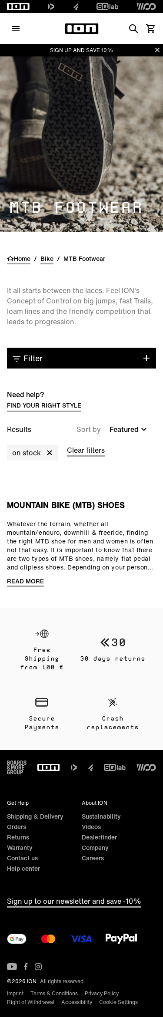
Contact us (22, 857)
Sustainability (101, 816)
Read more (25, 581)
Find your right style (44, 405)
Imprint (15, 993)
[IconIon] (18, 6)
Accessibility (76, 1002)
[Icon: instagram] (38, 966)
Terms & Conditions (54, 993)
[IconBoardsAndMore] (17, 767)
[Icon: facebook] (26, 966)
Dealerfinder (99, 837)
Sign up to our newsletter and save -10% (74, 901)
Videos (91, 826)
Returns (18, 837)
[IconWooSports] (146, 6)
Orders (16, 826)
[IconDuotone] (51, 6)
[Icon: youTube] (12, 966)
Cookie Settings (118, 1002)
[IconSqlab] (107, 6)
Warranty (20, 847)
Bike (46, 258)
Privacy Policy (102, 993)
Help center (23, 868)
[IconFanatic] (75, 6)
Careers (93, 857)
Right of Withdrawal (30, 1002)
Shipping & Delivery (35, 816)
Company (95, 847)
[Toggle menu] (15, 28)
